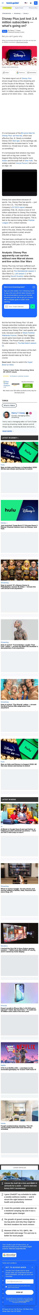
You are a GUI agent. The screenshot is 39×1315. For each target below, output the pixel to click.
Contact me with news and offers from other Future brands (19, 1286)
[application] (19, 181)
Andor (4, 161)
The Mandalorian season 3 (25, 271)
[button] (36, 3)
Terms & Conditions (24, 1301)
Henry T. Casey (15, 30)
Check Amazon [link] (28, 385)
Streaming (17, 13)
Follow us (22, 72)
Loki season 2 (20, 274)
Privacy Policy (29, 1299)
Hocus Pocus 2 (22, 163)
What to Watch (9, 405)
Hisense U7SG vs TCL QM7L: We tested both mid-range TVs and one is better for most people (20, 1233)
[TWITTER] (27, 413)
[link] (7, 384)
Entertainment (6, 13)
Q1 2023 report (18, 207)
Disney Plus (26, 78)
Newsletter (33, 72)
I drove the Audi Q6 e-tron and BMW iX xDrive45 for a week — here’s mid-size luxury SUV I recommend (20, 1185)
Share (7, 72)
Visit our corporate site (17, 1248)
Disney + (26, 13)
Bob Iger (16, 141)
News (4, 31)
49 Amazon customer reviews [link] (19, 376)
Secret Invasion (17, 276)
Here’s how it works (22, 42)
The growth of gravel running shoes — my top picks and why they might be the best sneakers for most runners (20, 1221)
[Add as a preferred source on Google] (9, 1255)
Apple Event (19, 8)
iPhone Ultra (33, 8)
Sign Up (19, 1292)
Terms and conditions (9, 1263)
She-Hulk (29, 161)
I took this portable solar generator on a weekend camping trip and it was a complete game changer (20, 1210)
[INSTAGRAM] (31, 413)
